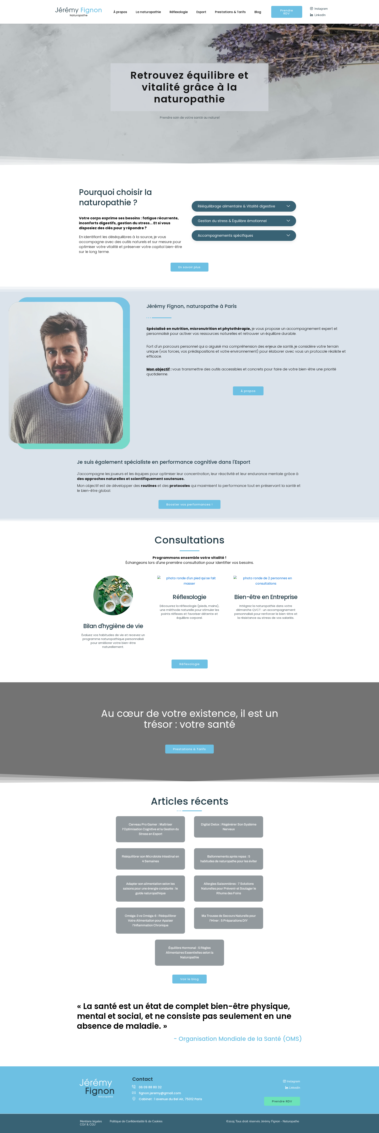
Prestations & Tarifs (230, 12)
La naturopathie (148, 12)
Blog (257, 12)
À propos (120, 12)
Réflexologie (179, 12)
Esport (201, 12)
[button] (244, 206)
